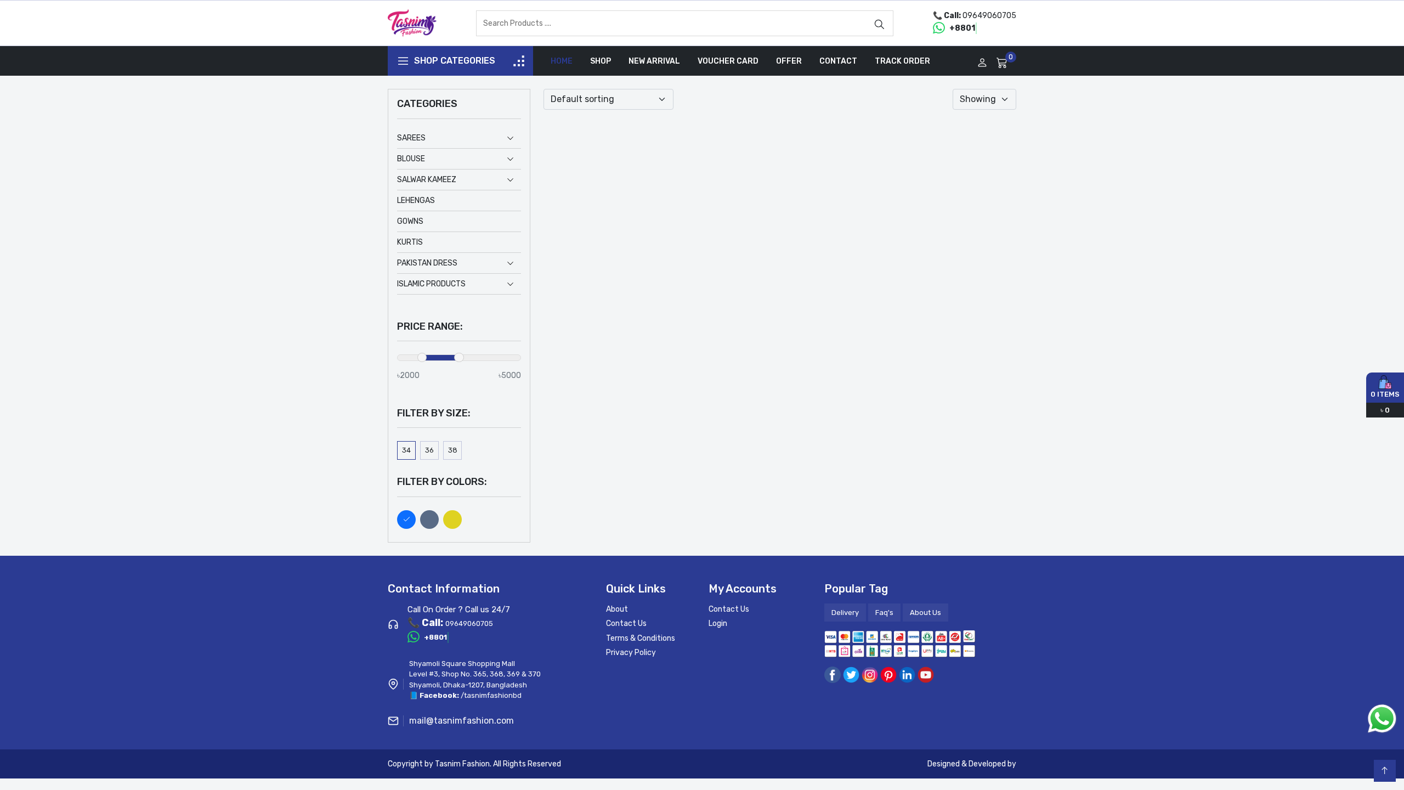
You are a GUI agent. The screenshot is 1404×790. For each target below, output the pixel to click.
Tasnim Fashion (462, 764)
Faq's (884, 612)
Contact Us (626, 623)
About (617, 609)
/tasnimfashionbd (491, 695)
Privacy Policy (631, 652)
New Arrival (654, 61)
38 (452, 450)
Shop (600, 61)
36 (429, 450)
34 (406, 450)
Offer (789, 61)
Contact (838, 61)
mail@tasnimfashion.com (461, 720)
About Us (925, 612)
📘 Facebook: (435, 695)
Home (562, 61)
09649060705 (989, 15)
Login (718, 623)
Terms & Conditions (640, 638)
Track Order (902, 61)
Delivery (845, 612)
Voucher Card (728, 61)
